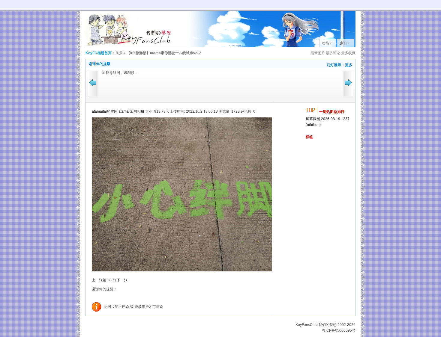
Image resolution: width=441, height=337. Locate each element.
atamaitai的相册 (131, 111)
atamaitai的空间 (105, 111)
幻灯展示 (334, 65)
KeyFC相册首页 (99, 53)
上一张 (97, 280)
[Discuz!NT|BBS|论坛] (131, 45)
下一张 (122, 280)
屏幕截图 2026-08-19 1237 (328, 119)
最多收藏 (348, 53)
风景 (119, 53)
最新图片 (317, 53)
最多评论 (333, 53)
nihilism (313, 125)
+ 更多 (347, 65)
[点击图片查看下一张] (194, 270)
